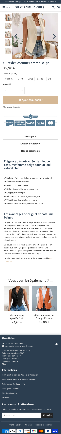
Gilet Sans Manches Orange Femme (44, 317)
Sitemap (5, 398)
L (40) (30, 79)
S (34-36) (9, 79)
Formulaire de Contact (11, 356)
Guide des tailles (14, 107)
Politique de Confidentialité (13, 384)
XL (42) (40, 79)
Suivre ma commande (14, 343)
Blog (4, 364)
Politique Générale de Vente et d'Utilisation (20, 375)
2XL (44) (51, 79)
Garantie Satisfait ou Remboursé (16, 351)
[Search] (53, 7)
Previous (15, 35)
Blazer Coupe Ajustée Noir (17, 317)
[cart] (58, 7)
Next (54, 35)
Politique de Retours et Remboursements (19, 379)
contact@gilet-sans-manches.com (19, 346)
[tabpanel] (8, 17)
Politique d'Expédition (11, 389)
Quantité (7, 84)
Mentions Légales (9, 393)
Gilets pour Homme (10, 359)
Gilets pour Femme (10, 361)
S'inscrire (47, 415)
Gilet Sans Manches (24, 425)
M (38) (21, 79)
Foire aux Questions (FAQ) (13, 353)
